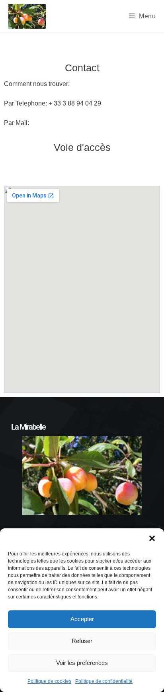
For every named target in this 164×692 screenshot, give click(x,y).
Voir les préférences (82, 662)
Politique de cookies (49, 681)
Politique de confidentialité (104, 681)
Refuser (82, 640)
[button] (152, 538)
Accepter (82, 619)
